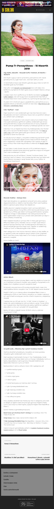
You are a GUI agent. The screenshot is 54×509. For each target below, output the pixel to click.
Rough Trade (44, 143)
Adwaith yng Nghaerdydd (22, 88)
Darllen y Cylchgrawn (11, 472)
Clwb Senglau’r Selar (10, 483)
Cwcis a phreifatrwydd (11, 489)
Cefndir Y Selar (9, 476)
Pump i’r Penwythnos (11, 443)
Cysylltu (6, 479)
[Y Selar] (8, 10)
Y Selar (22, 60)
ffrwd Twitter (23, 430)
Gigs (5, 486)
